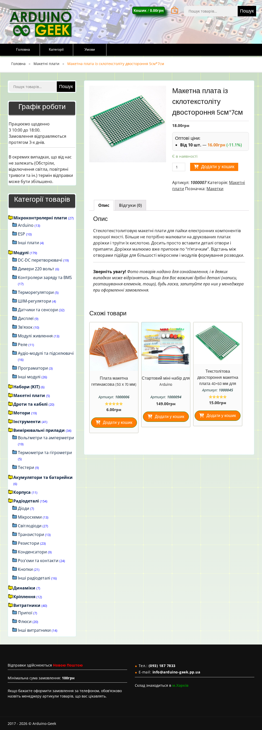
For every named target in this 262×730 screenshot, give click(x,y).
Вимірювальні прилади (39, 430)
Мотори (21, 413)
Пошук (247, 11)
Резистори (28, 543)
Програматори (33, 368)
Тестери (26, 467)
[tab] (104, 205)
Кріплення (24, 596)
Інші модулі (29, 377)
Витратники (26, 605)
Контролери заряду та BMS (45, 277)
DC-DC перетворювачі (40, 260)
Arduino (26, 225)
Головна (23, 49)
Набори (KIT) (26, 387)
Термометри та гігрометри (45, 452)
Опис (103, 205)
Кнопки (25, 569)
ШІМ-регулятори (34, 301)
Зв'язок (25, 327)
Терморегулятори (36, 292)
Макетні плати (46, 63)
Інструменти (27, 421)
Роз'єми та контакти (38, 560)
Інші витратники (34, 630)
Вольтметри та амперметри (46, 438)
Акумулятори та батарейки (43, 477)
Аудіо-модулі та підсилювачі (46, 353)
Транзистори (31, 534)
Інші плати (28, 242)
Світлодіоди (29, 526)
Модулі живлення (35, 336)
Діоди (23, 508)
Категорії (56, 49)
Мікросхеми (30, 517)
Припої (25, 613)
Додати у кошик (217, 167)
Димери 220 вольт (36, 269)
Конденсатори (32, 552)
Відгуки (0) (130, 205)
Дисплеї (26, 318)
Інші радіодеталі (34, 578)
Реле (22, 344)
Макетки (214, 188)
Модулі (21, 252)
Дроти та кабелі (30, 404)
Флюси (24, 621)
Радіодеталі (26, 501)
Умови (89, 49)
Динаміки (24, 588)
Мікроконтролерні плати (40, 218)
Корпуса (22, 492)
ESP (21, 234)
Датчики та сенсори (38, 310)
